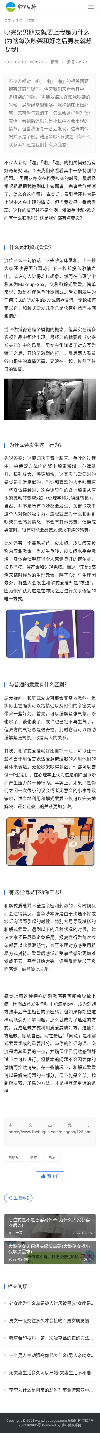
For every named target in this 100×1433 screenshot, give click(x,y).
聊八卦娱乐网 (71, 1425)
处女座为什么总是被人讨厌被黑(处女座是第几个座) (52, 1303)
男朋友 (14, 1158)
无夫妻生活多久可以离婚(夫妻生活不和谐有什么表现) (52, 1372)
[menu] (91, 7)
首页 (7, 21)
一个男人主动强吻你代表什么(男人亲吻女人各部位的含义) (52, 1355)
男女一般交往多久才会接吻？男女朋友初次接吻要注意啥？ (52, 1320)
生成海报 (20, 1197)
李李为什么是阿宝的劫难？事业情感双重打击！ (52, 1390)
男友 (52, 1158)
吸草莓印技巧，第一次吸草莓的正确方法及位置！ (52, 1338)
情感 (55, 62)
